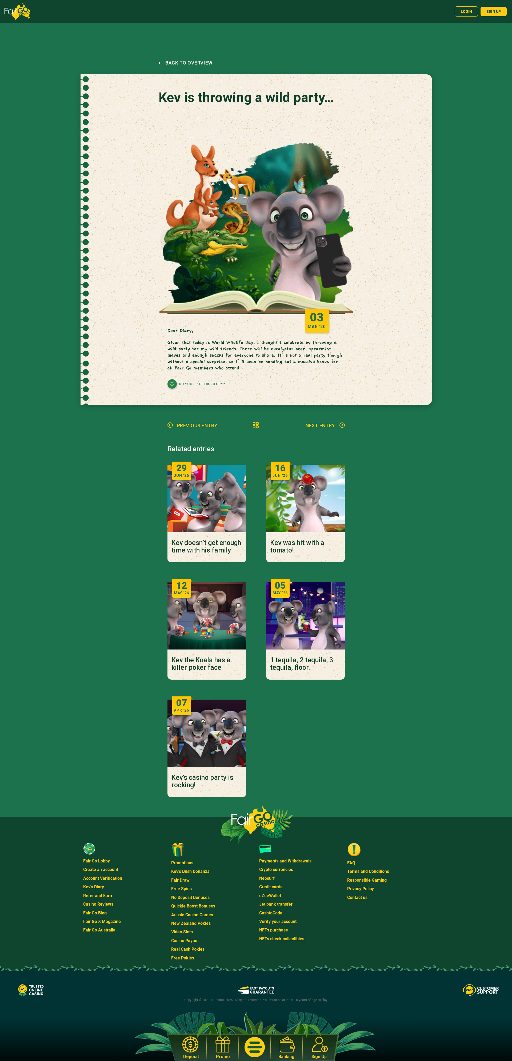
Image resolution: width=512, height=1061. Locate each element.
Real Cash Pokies (188, 949)
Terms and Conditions (368, 871)
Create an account (100, 869)
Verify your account (278, 921)
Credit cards (270, 886)
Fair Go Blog (95, 912)
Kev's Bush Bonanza (190, 871)
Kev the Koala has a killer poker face (200, 663)
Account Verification (102, 878)
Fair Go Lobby (96, 861)
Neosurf (267, 878)
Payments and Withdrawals (285, 861)
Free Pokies (182, 958)
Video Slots (182, 931)
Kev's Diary (93, 886)
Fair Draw (180, 880)
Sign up (493, 11)
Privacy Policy (360, 888)
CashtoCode (270, 912)
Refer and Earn (97, 895)
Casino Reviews (98, 904)
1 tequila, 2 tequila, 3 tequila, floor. (301, 663)
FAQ (351, 862)
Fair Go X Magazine (102, 921)
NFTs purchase (273, 930)
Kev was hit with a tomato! (297, 546)
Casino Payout (185, 940)
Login (466, 11)
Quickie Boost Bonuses (193, 906)
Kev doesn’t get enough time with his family (206, 546)
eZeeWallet (270, 895)
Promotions (182, 862)
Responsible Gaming (367, 880)
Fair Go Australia (99, 930)
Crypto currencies (276, 869)
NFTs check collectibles (281, 938)
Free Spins (181, 888)
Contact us (357, 897)
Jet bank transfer (276, 904)
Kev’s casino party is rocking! (202, 781)
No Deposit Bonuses (190, 897)
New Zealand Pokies (191, 923)
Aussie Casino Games (192, 914)
